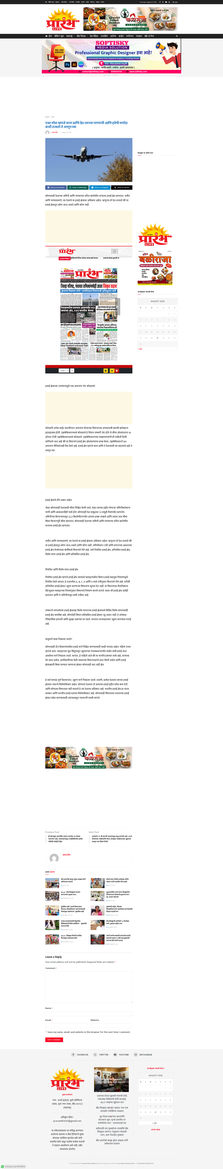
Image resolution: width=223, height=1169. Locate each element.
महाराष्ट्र (57, 2)
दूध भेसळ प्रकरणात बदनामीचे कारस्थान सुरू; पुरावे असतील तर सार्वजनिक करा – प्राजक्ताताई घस (112, 1120)
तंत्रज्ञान (98, 2)
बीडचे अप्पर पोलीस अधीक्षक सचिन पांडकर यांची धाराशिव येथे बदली (117, 880)
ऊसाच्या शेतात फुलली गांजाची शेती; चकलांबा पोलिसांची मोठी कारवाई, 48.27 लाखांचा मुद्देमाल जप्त (112, 1099)
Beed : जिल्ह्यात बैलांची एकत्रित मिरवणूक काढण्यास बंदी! (71, 937)
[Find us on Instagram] (169, 2)
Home (47, 117)
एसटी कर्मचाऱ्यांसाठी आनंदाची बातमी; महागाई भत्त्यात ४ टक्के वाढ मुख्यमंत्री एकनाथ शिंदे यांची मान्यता (118, 938)
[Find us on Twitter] (163, 2)
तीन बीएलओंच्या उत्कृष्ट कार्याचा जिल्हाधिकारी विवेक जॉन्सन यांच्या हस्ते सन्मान (111, 1082)
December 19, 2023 (67, 930)
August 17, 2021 (67, 132)
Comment (51, 968)
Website (95, 1020)
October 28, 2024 (67, 915)
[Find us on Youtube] (166, 2)
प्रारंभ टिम (55, 132)
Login (176, 2)
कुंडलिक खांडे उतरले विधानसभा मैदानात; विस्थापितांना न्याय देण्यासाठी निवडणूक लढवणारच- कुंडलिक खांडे (73, 909)
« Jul (140, 349)
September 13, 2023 (67, 942)
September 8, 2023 (112, 944)
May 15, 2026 (111, 885)
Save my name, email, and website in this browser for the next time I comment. (89, 1032)
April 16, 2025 (111, 901)
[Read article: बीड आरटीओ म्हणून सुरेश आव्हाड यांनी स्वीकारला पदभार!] (52, 883)
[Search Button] (177, 36)
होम (46, 2)
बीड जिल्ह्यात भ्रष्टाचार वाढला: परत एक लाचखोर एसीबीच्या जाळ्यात (112, 1109)
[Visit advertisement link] (130, 19)
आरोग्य (83, 2)
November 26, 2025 (68, 898)
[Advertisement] (111, 96)
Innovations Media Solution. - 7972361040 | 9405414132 (135, 1163)
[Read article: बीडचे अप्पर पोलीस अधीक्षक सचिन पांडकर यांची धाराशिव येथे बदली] (98, 883)
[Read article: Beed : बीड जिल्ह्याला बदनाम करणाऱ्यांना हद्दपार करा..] (52, 896)
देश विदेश (71, 2)
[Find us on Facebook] (159, 2)
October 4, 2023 (112, 927)
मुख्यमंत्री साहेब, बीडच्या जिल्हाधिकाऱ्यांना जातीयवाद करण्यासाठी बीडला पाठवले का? (119, 909)
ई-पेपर (102, 2)
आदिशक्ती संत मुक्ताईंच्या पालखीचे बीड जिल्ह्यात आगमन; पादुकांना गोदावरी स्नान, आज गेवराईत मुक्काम (112, 1132)
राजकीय (78, 2)
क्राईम (87, 2)
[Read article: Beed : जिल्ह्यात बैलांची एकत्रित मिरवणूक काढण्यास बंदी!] (52, 939)
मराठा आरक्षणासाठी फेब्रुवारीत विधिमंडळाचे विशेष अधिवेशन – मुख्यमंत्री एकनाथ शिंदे (74, 924)
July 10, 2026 (112, 1089)
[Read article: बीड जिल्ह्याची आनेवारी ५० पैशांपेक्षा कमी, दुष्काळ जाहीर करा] (98, 925)
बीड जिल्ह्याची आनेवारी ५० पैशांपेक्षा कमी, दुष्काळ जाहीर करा (117, 922)
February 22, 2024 (112, 915)
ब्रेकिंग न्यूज (51, 2)
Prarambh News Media (88, 1163)
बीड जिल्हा (64, 2)
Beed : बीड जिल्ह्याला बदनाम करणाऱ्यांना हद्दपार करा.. (70, 893)
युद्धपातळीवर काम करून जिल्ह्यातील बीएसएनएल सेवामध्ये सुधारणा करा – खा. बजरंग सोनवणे (118, 895)
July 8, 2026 (65, 885)
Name (49, 1008)
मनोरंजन (92, 2)
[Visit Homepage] (62, 19)
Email (49, 1020)
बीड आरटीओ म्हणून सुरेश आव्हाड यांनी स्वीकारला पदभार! (73, 880)
